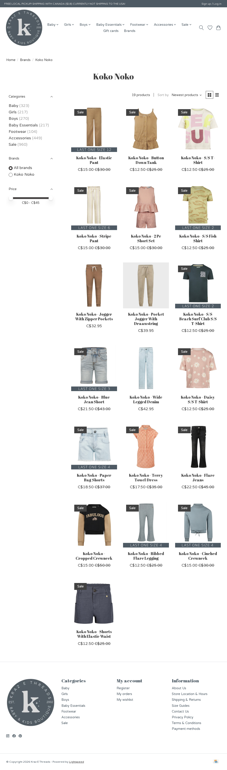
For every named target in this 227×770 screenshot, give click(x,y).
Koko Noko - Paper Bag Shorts (94, 477)
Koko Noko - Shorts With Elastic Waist (94, 634)
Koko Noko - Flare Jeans (198, 477)
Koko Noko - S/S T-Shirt (198, 160)
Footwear (17, 131)
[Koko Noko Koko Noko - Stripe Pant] (94, 207)
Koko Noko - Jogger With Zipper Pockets (94, 316)
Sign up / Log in (211, 3)
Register (123, 688)
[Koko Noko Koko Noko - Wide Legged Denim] (146, 368)
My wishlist (125, 700)
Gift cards (111, 31)
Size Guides (181, 706)
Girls (13, 112)
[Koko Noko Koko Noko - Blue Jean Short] (94, 368)
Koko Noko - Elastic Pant (94, 160)
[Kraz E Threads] (24, 28)
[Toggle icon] (201, 28)
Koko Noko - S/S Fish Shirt (197, 238)
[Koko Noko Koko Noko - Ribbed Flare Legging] (146, 524)
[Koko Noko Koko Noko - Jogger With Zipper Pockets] (94, 285)
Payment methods (186, 729)
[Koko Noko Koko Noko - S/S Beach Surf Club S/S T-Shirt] (198, 285)
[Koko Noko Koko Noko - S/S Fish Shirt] (198, 207)
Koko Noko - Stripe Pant (94, 238)
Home (11, 60)
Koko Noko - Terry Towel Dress (146, 477)
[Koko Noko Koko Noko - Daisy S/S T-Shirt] (198, 368)
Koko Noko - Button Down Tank (146, 160)
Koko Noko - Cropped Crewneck (94, 556)
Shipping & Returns (186, 700)
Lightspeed (76, 761)
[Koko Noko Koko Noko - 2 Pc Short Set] (146, 207)
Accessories (20, 138)
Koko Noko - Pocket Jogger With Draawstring (146, 318)
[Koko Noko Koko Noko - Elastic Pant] (94, 129)
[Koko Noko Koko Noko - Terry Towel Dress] (146, 446)
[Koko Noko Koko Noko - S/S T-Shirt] (198, 129)
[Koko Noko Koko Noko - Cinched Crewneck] (198, 524)
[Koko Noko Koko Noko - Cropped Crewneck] (94, 524)
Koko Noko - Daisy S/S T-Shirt (198, 399)
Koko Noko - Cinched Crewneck (198, 556)
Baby (13, 105)
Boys (13, 118)
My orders (124, 694)
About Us (179, 688)
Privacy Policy (182, 717)
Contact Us (180, 711)
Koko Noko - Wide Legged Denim (146, 399)
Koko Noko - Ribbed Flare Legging (146, 556)
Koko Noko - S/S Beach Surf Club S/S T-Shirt (198, 318)
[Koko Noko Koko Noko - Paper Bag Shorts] (94, 446)
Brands (129, 31)
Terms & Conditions (186, 723)
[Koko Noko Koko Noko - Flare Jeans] (198, 446)
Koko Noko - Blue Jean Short (94, 399)
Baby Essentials (23, 125)
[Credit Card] (216, 762)
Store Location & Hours (189, 694)
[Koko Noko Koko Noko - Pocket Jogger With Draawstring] (146, 285)
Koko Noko (24, 174)
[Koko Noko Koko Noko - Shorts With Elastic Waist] (94, 603)
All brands (23, 167)
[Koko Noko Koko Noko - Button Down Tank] (146, 129)
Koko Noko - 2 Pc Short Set (146, 238)
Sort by (163, 95)
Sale (12, 144)
